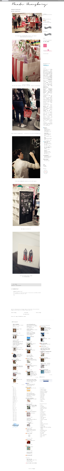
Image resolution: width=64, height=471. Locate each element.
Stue (44, 92)
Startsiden (26, 312)
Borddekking (45, 70)
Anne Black (42, 393)
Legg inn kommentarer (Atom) (21, 316)
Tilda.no (41, 401)
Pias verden (29, 387)
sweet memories (43, 417)
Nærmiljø (44, 85)
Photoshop (45, 88)
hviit (41, 420)
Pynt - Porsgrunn (43, 434)
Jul (51, 78)
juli (14, 403)
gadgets (49, 104)
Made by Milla (29, 439)
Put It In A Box (29, 355)
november (14, 398)
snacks (46, 120)
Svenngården (46, 155)
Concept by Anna (15, 340)
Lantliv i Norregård (44, 357)
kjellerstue (45, 109)
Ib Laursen (42, 398)
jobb (44, 108)
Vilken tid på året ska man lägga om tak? (47, 135)
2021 (14, 389)
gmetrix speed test (30, 356)
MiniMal (41, 409)
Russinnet (42, 433)
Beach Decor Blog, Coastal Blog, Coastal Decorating (45, 349)
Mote (51, 83)
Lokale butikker (18, 285)
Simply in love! (19, 379)
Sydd (44, 93)
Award (47, 69)
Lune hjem (42, 418)
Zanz (41, 421)
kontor (51, 109)
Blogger (33, 468)
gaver (51, 104)
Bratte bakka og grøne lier (47, 142)
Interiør (48, 78)
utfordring (49, 123)
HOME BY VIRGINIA (16, 324)
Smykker (44, 90)
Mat (47, 82)
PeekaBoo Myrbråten (30, 398)
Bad (48, 69)
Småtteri (47, 90)
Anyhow (41, 422)
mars (14, 408)
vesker (44, 124)
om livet (50, 113)
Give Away (49, 74)
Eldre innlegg (38, 312)
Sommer (50, 90)
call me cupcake (43, 390)
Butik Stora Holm (43, 408)
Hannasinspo (46, 133)
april (14, 407)
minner (48, 112)
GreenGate (45, 75)
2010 (14, 419)
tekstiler (50, 121)
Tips (49, 95)
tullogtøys (45, 123)
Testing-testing (45, 94)
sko (43, 120)
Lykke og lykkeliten (30, 336)
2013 (14, 415)
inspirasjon (45, 107)
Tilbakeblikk (45, 95)
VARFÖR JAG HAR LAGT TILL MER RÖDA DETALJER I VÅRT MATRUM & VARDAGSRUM (47, 329)
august (14, 402)
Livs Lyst (14, 328)
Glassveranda (15, 334)
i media (50, 106)
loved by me (45, 112)
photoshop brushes (43, 392)
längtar (32, 446)
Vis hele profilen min (47, 22)
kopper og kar (46, 110)
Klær (44, 80)
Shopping (50, 89)
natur (44, 113)
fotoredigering (45, 103)
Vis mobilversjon (26, 314)
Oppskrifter (45, 87)
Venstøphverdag (29, 455)
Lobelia (41, 429)
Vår (51, 96)
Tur (51, 95)
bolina (41, 410)
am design (42, 406)
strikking (50, 120)
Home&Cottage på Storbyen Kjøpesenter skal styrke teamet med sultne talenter (34, 374)
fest (51, 102)
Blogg (51, 69)
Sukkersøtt (49, 92)
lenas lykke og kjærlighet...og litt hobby (31, 405)
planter (50, 115)
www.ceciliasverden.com (31, 324)
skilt (51, 119)
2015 (14, 412)
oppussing (45, 114)
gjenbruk (44, 105)
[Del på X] (14, 284)
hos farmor (42, 412)
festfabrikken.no (43, 407)
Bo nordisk (42, 432)
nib (46, 113)
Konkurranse (47, 80)
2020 (14, 390)
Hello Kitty (42, 435)
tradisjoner (45, 122)
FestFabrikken (25, 35)
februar (14, 409)
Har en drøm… (15, 378)
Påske (44, 89)
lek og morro (49, 111)
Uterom (44, 96)
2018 (14, 393)
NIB (44, 164)
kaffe (48, 108)
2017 (14, 394)
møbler (51, 112)
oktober (14, 399)
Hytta (44, 78)
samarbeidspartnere (46, 118)
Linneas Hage (42, 426)
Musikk (44, 84)
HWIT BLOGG (42, 332)
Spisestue (50, 91)
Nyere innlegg (13, 312)
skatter (48, 119)
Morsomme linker (46, 83)
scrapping (44, 119)
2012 (14, 416)
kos (51, 110)
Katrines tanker (29, 452)
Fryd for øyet (42, 431)
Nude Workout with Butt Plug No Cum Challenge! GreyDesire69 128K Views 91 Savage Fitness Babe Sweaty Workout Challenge (18, 343)
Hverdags (49, 77)
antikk (44, 98)
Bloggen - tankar (47, 338)
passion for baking (43, 391)
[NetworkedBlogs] (46, 379)
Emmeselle (22, 181)
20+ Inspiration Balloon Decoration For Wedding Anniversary (31, 395)
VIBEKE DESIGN (29, 349)
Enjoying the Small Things (31, 379)
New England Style (43, 430)
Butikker (47, 71)
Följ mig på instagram (45, 347)
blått (51, 99)
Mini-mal (50, 82)
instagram (50, 107)
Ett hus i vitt (43, 346)
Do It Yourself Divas (44, 369)
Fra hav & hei (29, 428)
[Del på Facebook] (15, 284)
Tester (51, 93)
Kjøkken (50, 79)
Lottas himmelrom (16, 359)
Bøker (51, 71)
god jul (32, 423)
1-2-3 (44, 69)
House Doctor (42, 399)
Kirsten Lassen (29, 433)
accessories (45, 97)
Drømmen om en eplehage (31, 332)
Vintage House (43, 326)
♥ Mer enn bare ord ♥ (30, 393)
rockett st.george (43, 419)
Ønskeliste (48, 125)
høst (47, 106)
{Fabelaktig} (15, 372)
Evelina (41, 416)
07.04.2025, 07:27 (19, 291)
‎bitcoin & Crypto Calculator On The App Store (47, 152)
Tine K (41, 400)
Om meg (50, 85)
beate (45, 20)
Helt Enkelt (46, 159)
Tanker (47, 93)
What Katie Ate (29, 459)
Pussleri (50, 88)
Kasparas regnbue (30, 358)
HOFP (45, 137)
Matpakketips (19, 360)
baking (47, 98)
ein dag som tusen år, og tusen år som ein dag (47, 144)
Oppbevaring (45, 86)
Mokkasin (45, 150)
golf (48, 105)
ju (45, 108)
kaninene (51, 108)
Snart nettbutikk (20, 366)
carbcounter (29, 418)
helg (44, 106)
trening (51, 122)
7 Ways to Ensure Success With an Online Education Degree (31, 430)
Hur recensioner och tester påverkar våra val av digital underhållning (32, 326)
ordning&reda (50, 114)
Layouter (50, 80)
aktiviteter (50, 97)
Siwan (14, 353)
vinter (47, 124)
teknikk (44, 121)
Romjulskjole (33, 440)
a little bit (29, 422)
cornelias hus (42, 411)
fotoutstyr (45, 104)
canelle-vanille (43, 389)
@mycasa (45, 127)
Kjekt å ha (45, 79)
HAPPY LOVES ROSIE (44, 343)
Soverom (45, 91)
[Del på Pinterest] (16, 284)
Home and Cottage (30, 371)
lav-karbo (45, 111)
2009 (14, 420)
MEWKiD (28, 383)
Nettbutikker (49, 84)
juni (14, 404)
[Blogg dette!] (13, 284)
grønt (51, 105)
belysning (48, 99)
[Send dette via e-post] (13, 284)
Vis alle (23, 384)
